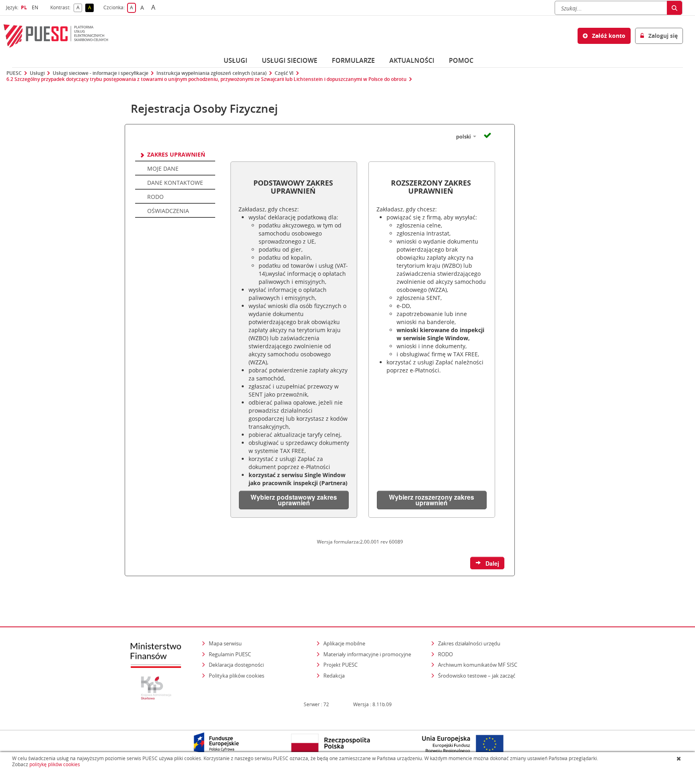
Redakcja (334, 675)
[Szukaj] (674, 8)
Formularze (353, 60)
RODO (445, 654)
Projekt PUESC (340, 664)
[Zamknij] (679, 758)
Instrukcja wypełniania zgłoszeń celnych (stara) (211, 73)
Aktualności (411, 60)
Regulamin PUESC (230, 654)
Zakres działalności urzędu (470, 643)
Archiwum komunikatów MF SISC (477, 664)
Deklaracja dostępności (236, 664)
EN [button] (36, 7)
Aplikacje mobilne (344, 643)
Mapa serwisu (225, 643)
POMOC (461, 60)
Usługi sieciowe (289, 60)
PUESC (14, 73)
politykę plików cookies (54, 764)
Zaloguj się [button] (662, 35)
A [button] (79, 8)
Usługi (235, 60)
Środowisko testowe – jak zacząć (477, 675)
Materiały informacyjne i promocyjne (367, 654)
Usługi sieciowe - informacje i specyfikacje (100, 73)
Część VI (284, 73)
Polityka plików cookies (236, 675)
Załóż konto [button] (607, 35)
